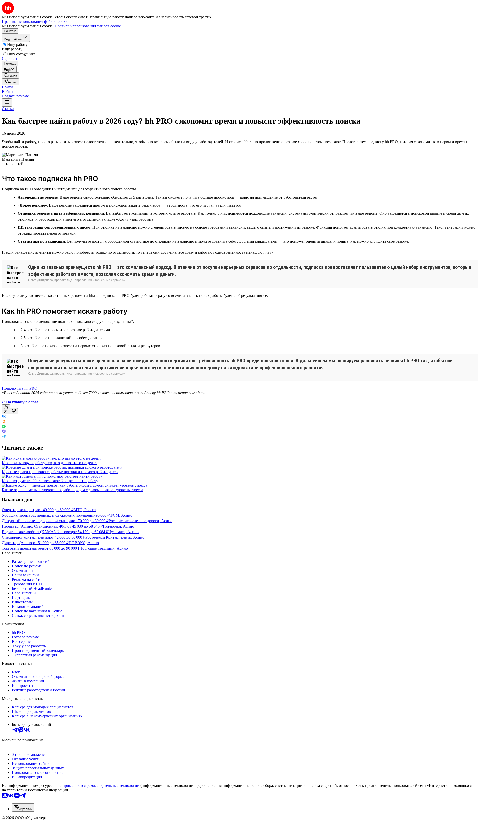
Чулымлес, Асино (123, 532)
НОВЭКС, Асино (84, 543)
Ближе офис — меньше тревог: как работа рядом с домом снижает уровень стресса (72, 490)
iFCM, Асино (121, 515)
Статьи (8, 109)
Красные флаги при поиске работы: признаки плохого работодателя (60, 472)
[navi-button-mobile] (7, 102)
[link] (10, 75)
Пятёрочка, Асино (118, 526)
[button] (7, 87)
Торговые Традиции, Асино (104, 548)
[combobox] (23, 807)
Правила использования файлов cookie (88, 26)
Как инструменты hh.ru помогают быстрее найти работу (50, 481)
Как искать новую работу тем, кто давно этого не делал (49, 463)
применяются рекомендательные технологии (101, 785)
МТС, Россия (85, 510)
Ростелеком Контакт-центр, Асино (115, 537)
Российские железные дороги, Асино (140, 521)
